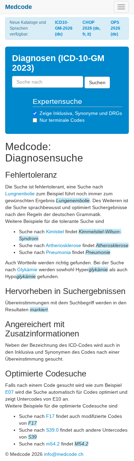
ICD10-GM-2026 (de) (63, 28)
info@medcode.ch (63, 454)
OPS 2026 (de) (115, 28)
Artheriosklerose (63, 245)
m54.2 (53, 444)
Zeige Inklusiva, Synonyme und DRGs (81, 113)
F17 (50, 416)
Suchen (97, 82)
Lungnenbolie (20, 193)
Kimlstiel (55, 231)
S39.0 (52, 430)
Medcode (18, 6)
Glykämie (27, 269)
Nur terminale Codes (62, 120)
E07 (9, 392)
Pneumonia (58, 252)
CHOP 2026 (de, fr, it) (91, 28)
